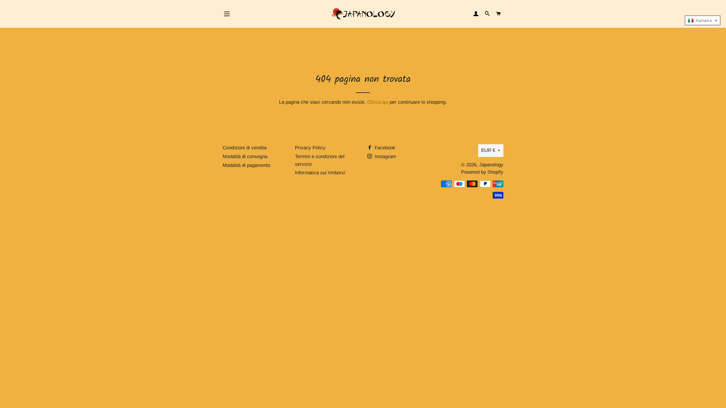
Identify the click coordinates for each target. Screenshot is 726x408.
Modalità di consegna (245, 156)
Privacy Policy (310, 147)
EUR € (488, 150)
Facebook (384, 147)
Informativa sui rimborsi (320, 172)
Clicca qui (377, 102)
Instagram (384, 156)
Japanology (491, 164)
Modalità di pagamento (246, 165)
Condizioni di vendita (245, 147)
